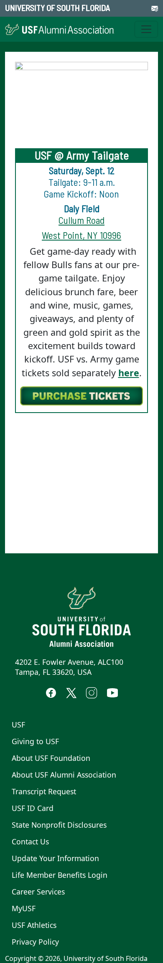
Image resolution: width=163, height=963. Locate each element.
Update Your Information (55, 858)
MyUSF (24, 908)
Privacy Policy (35, 942)
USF (18, 725)
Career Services (38, 892)
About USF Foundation (51, 758)
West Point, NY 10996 (81, 235)
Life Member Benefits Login (59, 875)
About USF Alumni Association (64, 775)
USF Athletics (34, 925)
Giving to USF (35, 741)
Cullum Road (81, 220)
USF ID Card (32, 808)
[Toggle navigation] (146, 29)
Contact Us (30, 841)
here (128, 373)
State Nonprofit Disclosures (59, 825)
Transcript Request (44, 791)
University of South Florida (57, 8)
